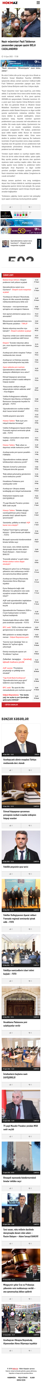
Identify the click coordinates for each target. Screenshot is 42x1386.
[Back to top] (36, 1380)
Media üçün (21, 1380)
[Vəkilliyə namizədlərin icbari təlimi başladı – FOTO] (21, 949)
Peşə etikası (22, 1378)
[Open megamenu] (38, 2)
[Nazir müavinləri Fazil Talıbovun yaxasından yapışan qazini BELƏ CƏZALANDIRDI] (21, 22)
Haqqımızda (11, 1378)
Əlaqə (32, 1378)
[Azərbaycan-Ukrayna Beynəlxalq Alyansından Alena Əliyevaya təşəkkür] (21, 1318)
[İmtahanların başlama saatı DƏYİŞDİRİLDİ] (21, 1052)
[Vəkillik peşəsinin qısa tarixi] (21, 845)
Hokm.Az (15, 1369)
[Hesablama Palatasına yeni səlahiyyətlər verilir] (21, 1000)
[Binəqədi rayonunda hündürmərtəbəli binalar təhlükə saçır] (21, 1156)
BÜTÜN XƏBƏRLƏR (11, 705)
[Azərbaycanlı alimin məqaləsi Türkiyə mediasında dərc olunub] (21, 738)
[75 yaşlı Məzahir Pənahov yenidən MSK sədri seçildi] (21, 1104)
